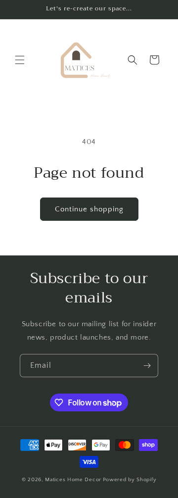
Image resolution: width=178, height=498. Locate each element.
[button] (20, 60)
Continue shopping (89, 209)
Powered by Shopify (130, 480)
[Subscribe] (147, 365)
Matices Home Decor (73, 480)
